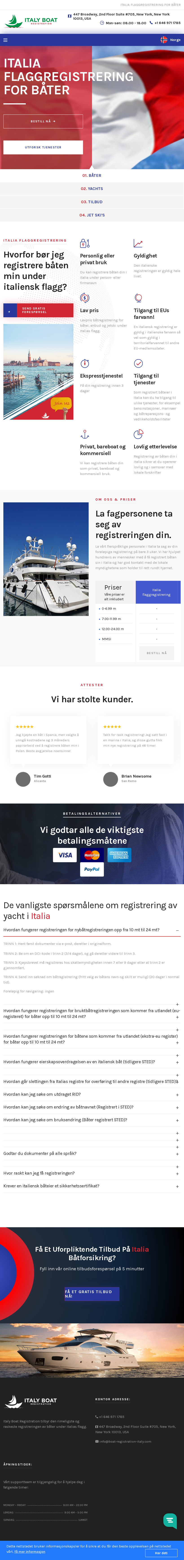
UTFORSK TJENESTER (43, 147)
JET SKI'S (92, 215)
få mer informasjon (29, 1552)
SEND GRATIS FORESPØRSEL (34, 310)
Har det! (161, 1553)
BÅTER (91, 175)
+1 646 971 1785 (168, 23)
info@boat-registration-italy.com (125, 1441)
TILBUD (92, 201)
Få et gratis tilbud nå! (88, 1294)
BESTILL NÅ (41, 121)
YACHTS (92, 188)
